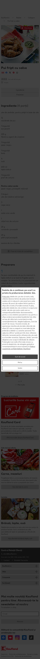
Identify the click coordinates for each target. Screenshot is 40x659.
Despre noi (4, 654)
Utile (4, 572)
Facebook (3, 637)
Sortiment (6, 583)
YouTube (10, 637)
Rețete (18, 18)
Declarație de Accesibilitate (23, 656)
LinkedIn (24, 637)
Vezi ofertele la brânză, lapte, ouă (20, 539)
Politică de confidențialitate (17, 654)
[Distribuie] (3, 72)
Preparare (20, 95)
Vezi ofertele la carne (20, 487)
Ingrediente (20, 90)
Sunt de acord (20, 357)
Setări (20, 368)
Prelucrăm (6, 297)
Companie (6, 577)
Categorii (31, 18)
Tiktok (31, 637)
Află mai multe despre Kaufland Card (20, 438)
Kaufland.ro (5, 18)
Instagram (17, 637)
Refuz (20, 362)
